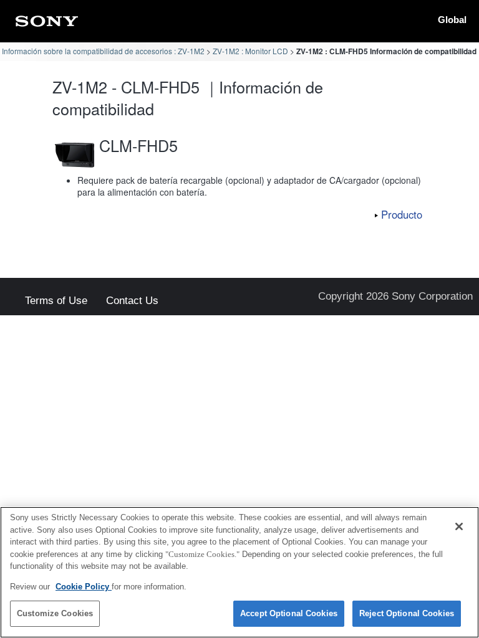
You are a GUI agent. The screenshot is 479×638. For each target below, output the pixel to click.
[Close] (459, 526)
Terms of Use (56, 301)
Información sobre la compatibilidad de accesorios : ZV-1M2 (103, 50)
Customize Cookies (55, 613)
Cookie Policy (84, 586)
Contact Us (132, 301)
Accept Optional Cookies (288, 613)
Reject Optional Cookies (406, 613)
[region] (239, 572)
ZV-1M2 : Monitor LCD (250, 50)
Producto (401, 214)
